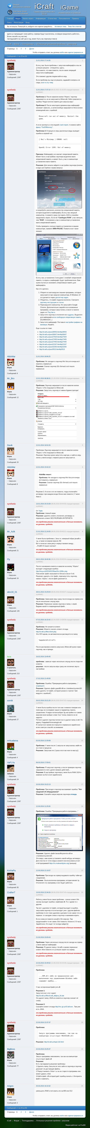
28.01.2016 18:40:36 (43, 559)
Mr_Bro (10, 378)
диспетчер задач (61, 297)
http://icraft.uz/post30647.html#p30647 (53, 334)
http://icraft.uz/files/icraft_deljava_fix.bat (50, 996)
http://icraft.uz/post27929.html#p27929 (53, 337)
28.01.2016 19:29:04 (43, 592)
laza (9, 656)
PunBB (83, 1125)
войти (62, 52)
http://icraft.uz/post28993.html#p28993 (53, 332)
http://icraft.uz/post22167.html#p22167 (53, 344)
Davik (10, 445)
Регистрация (18, 22)
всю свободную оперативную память (67, 317)
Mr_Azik (11, 531)
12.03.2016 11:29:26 (43, 806)
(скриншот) (40, 686)
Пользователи (64, 18)
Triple (40, 511)
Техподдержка (28, 44)
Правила (75, 18)
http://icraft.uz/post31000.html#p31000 (53, 347)
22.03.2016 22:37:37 (43, 1022)
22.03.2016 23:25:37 (43, 1049)
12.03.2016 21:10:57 (43, 870)
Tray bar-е (51, 312)
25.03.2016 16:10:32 (43, 1086)
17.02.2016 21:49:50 (43, 678)
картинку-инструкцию (48, 302)
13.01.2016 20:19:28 (43, 504)
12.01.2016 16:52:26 (43, 445)
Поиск (9, 22)
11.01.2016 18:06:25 (43, 356)
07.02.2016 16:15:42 (43, 620)
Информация (41, 18)
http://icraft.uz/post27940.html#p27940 (53, 342)
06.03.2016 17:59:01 (43, 762)
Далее (31, 49)
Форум (17, 18)
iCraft (9, 44)
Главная (10, 18)
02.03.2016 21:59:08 (43, 740)
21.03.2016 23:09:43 (43, 937)
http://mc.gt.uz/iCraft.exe (64, 1007)
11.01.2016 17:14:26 (43, 60)
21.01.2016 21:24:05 (43, 531)
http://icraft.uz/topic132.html (54, 1042)
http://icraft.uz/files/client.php (46, 632)
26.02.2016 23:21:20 (43, 700)
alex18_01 (12, 592)
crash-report (63, 125)
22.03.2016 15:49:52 (43, 963)
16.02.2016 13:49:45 (43, 656)
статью (61, 302)
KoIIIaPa (11, 870)
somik (10, 700)
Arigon (10, 1086)
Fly (8, 559)
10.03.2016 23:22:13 (43, 784)
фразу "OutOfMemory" (44, 127)
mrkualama (12, 740)
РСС (82, 56)
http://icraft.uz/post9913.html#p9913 (52, 349)
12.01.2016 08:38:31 (43, 378)
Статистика (52, 18)
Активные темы (60, 26)
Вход (28, 22)
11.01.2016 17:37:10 (43, 90)
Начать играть (28, 18)
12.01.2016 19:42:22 (43, 467)
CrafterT (11, 892)
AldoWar (11, 356)
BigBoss (11, 1049)
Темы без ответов (74, 26)
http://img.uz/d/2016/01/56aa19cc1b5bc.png (51, 571)
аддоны (71, 315)
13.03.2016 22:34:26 (43, 892)
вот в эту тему (47, 82)
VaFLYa (11, 762)
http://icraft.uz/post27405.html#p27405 (53, 339)
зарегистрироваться (75, 52)
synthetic (11, 60)
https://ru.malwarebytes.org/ (59, 863)
